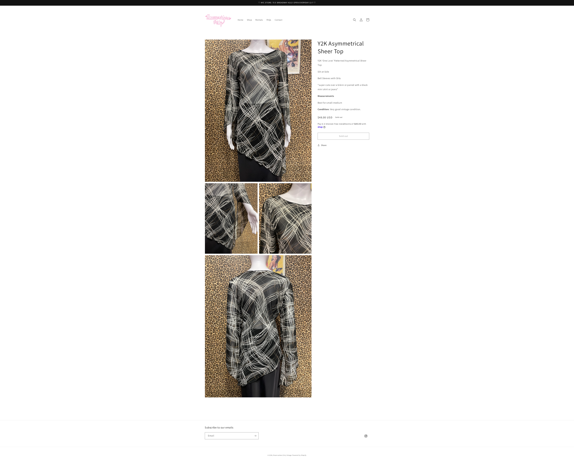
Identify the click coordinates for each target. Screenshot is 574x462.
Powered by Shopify (299, 455)
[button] (354, 20)
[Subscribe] (255, 435)
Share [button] (324, 145)
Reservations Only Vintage (282, 455)
